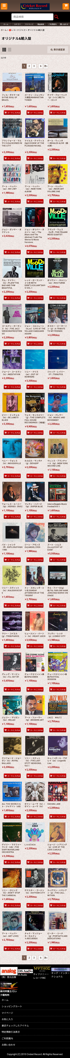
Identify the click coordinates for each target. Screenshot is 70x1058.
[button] (4, 6)
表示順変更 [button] (59, 49)
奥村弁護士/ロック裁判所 (8, 993)
